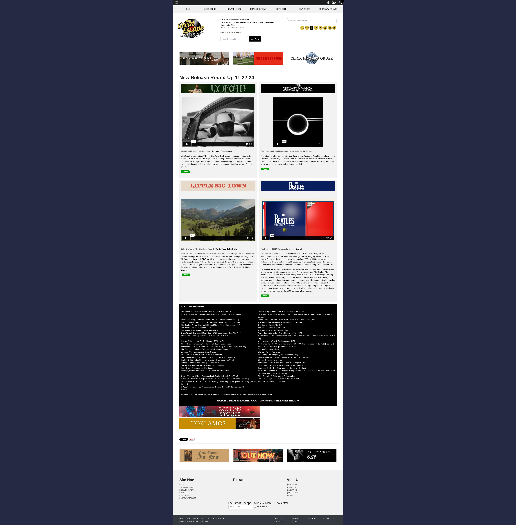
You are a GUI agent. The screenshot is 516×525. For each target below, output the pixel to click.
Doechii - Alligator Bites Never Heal (195, 151)
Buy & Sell (281, 9)
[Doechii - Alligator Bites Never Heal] (219, 89)
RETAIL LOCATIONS (258, 9)
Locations (235, 20)
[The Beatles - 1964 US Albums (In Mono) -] (265, 296)
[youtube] (325, 27)
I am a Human (261, 507)
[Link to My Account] (334, 3)
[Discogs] (307, 27)
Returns (312, 519)
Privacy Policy (278, 520)
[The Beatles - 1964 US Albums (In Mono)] (298, 187)
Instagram (293, 493)
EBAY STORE (304, 9)
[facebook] (316, 27)
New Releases (234, 9)
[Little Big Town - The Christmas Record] (219, 187)
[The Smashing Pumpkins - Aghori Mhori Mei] (265, 170)
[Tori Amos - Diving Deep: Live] (220, 424)
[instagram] (329, 27)
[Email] (334, 27)
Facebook (293, 485)
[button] (211, 9)
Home (181, 485)
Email (291, 495)
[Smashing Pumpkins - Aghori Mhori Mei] (298, 89)
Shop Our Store (186, 487)
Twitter (292, 487)
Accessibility (328, 519)
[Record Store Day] (311, 27)
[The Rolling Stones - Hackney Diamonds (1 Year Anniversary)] (220, 412)
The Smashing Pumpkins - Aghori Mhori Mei (279, 151)
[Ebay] (302, 27)
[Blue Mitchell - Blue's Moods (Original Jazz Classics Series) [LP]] (296, 387)
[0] (340, 3)
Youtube (293, 490)
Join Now (255, 39)
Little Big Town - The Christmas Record (197, 249)
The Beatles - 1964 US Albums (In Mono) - (278, 249)
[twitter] (320, 27)
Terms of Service (295, 520)
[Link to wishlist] (327, 3)
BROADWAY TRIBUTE (328, 9)
